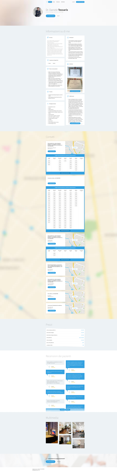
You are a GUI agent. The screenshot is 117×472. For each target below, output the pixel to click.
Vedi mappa (75, 147)
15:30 (70, 166)
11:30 (76, 166)
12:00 (76, 168)
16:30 (49, 162)
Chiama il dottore (52, 151)
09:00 (49, 192)
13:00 (49, 207)
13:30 (49, 209)
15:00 (65, 160)
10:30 (76, 162)
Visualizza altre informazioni (75, 123)
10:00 (76, 160)
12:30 (49, 205)
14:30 (70, 162)
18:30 (49, 164)
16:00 (49, 160)
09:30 (49, 194)
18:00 (60, 166)
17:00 (60, 162)
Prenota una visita (51, 15)
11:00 (76, 164)
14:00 (60, 160)
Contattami (58, 461)
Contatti (58, 15)
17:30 (60, 164)
